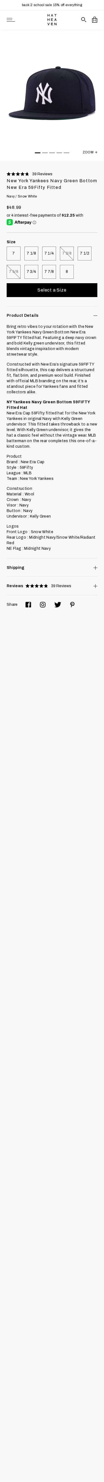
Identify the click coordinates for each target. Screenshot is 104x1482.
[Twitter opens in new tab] (57, 604)
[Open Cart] (94, 20)
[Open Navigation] (11, 20)
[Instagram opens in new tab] (42, 604)
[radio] (14, 253)
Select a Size (51, 290)
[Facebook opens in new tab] (28, 604)
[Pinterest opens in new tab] (72, 604)
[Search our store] (83, 19)
